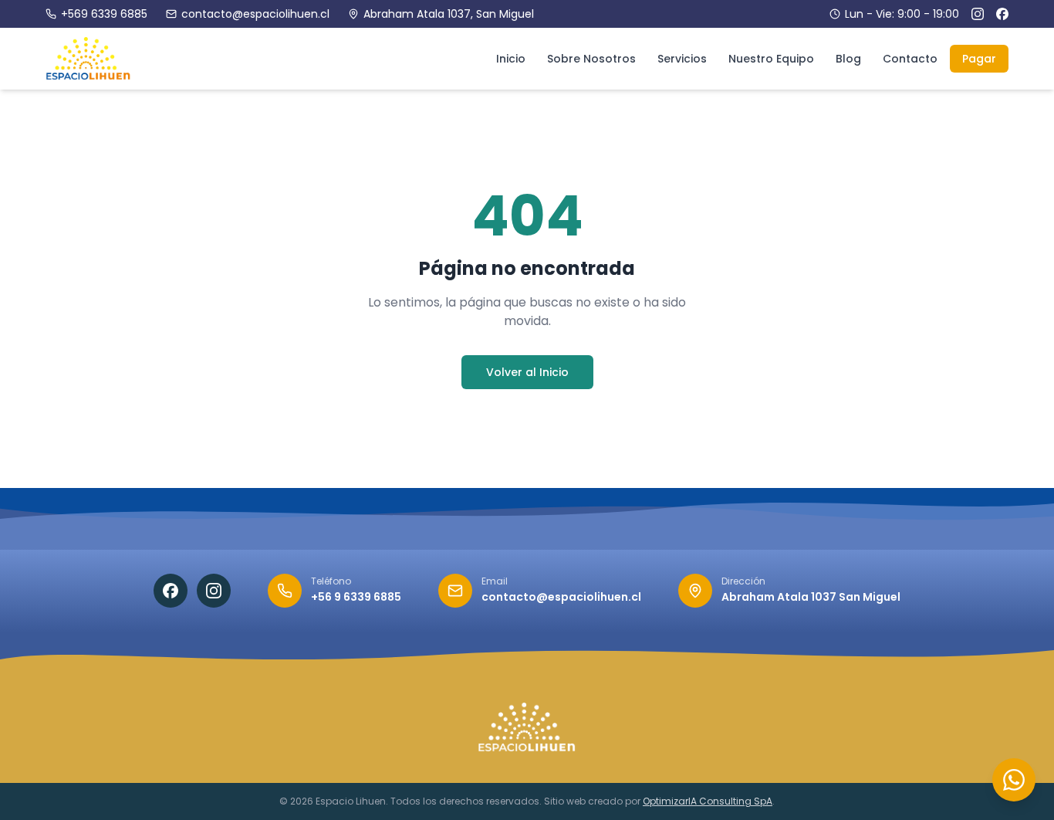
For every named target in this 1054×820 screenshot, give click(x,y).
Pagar (979, 58)
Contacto (910, 58)
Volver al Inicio (527, 372)
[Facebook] (1002, 14)
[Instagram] (977, 14)
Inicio (510, 58)
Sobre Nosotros (591, 58)
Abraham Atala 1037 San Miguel (810, 597)
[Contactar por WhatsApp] (1013, 779)
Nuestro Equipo (771, 58)
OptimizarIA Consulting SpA (707, 801)
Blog (848, 58)
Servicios (682, 58)
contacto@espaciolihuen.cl (255, 14)
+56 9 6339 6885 (356, 597)
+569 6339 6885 (104, 14)
